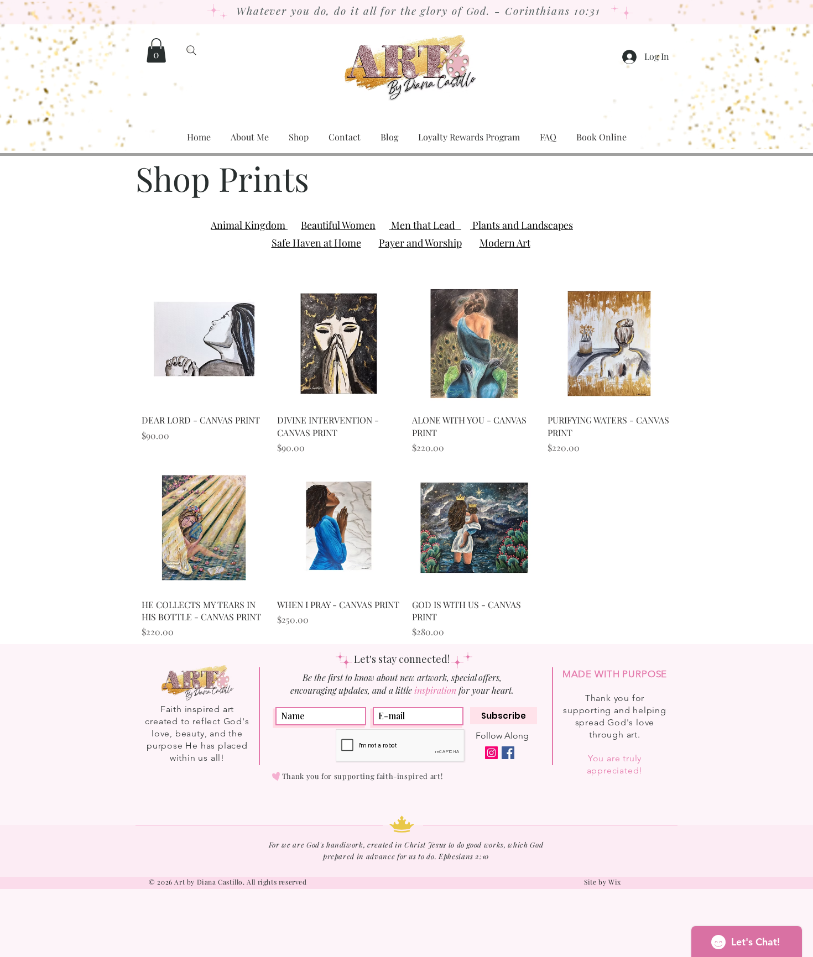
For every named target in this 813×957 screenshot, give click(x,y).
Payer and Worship (420, 242)
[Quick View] (204, 343)
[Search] (191, 50)
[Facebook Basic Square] (508, 752)
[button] (156, 50)
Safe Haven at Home (316, 242)
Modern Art (505, 242)
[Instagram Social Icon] (491, 752)
